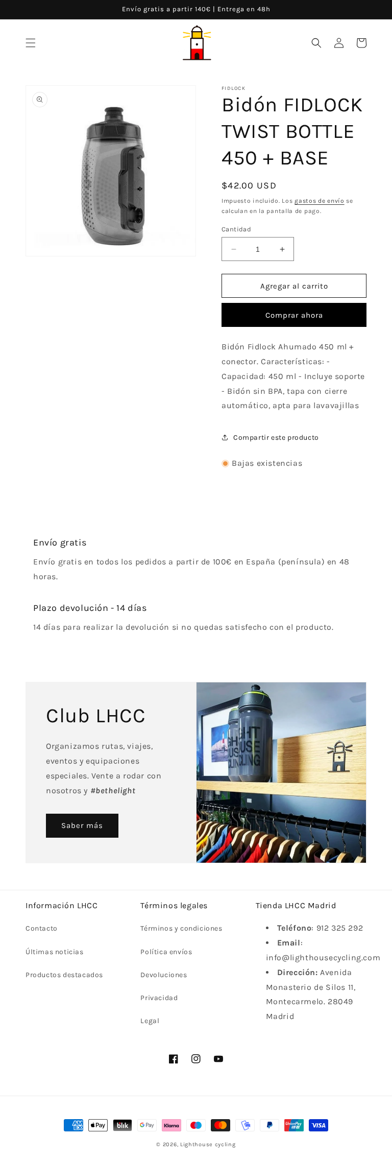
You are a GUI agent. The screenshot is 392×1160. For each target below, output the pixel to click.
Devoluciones (163, 974)
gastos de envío (320, 200)
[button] (30, 43)
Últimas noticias (55, 952)
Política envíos (166, 952)
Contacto (42, 928)
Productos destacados (64, 974)
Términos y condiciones (181, 928)
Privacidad (159, 997)
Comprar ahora (294, 315)
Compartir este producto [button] (276, 437)
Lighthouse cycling (208, 1144)
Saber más (82, 825)
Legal (149, 1020)
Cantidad (236, 229)
